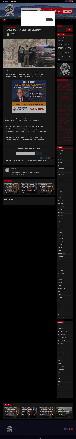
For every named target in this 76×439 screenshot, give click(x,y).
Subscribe (50, 19)
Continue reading (38, 23)
